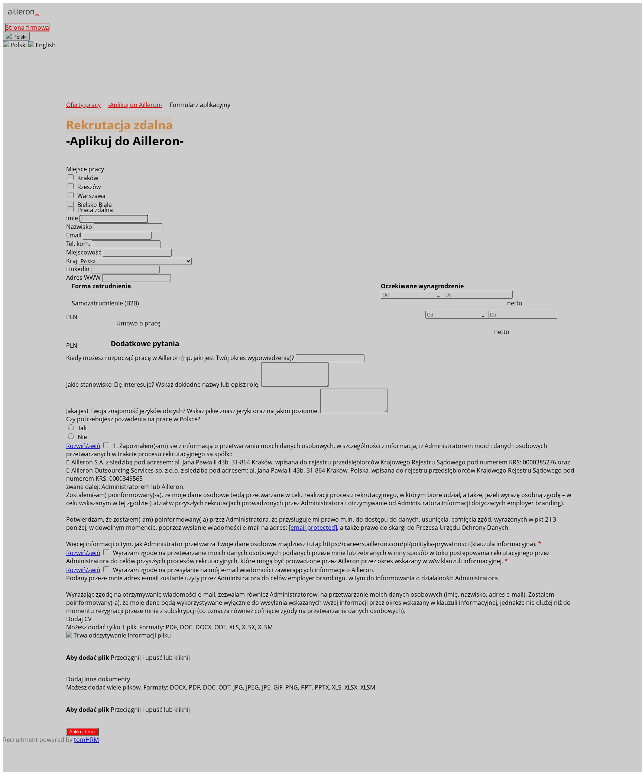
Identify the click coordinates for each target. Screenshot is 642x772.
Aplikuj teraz (82, 731)
